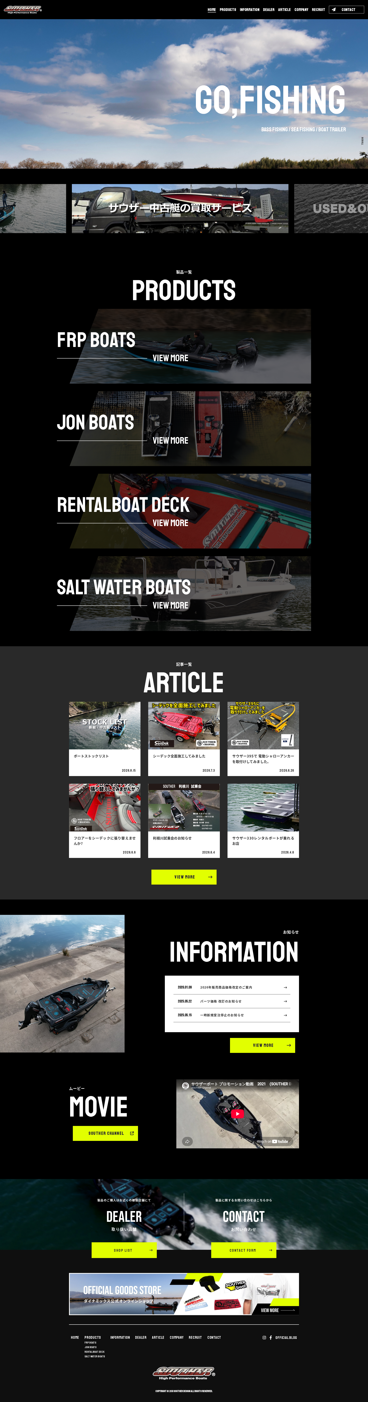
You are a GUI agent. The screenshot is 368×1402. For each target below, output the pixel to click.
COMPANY (301, 9)
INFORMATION (249, 9)
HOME (212, 9)
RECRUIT (318, 9)
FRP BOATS (90, 1342)
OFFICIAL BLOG (286, 1338)
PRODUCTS (228, 9)
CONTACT (214, 1338)
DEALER (269, 9)
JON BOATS (91, 1347)
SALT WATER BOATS (95, 1356)
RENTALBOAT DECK (94, 1352)
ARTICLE (284, 9)
